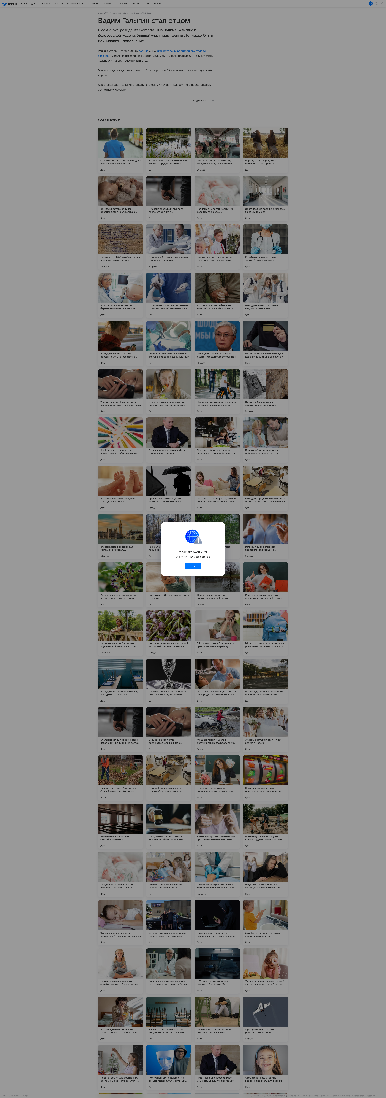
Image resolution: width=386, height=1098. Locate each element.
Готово (193, 566)
